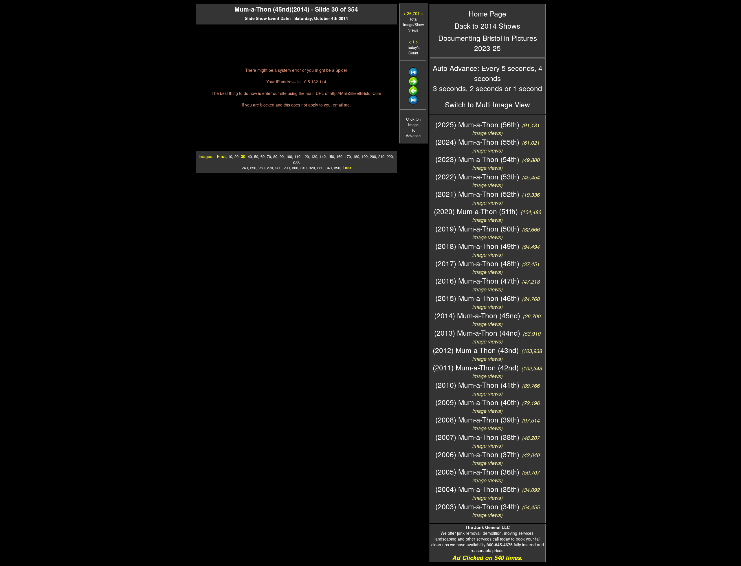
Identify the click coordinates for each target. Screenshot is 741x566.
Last (346, 167)
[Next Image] (413, 84)
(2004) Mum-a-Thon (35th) (477, 489)
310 (303, 167)
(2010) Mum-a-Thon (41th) (477, 385)
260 (261, 167)
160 (339, 156)
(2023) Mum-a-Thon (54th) (477, 159)
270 (270, 167)
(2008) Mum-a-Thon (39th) (477, 419)
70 (269, 156)
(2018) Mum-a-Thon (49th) (477, 246)
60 (263, 156)
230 (296, 162)
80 (275, 156)
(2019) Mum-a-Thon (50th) (477, 228)
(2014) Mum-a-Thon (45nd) (477, 315)
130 (314, 156)
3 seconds (449, 88)
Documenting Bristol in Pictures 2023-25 (487, 43)
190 (365, 156)
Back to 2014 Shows (487, 26)
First (221, 156)
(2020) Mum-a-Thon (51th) (476, 211)
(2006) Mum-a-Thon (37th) (477, 454)
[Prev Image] (413, 93)
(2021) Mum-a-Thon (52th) (477, 194)
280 (278, 167)
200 (373, 156)
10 (230, 156)
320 (312, 167)
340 (329, 167)
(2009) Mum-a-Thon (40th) (477, 402)
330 (320, 167)
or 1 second (522, 88)
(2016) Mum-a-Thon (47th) (477, 280)
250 (253, 167)
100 (289, 156)
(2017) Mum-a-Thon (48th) (477, 263)
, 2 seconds (484, 88)
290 (287, 167)
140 (323, 156)
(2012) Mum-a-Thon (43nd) (476, 350)
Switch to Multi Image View (487, 104)
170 (348, 156)
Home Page (487, 13)
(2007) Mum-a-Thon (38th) (477, 437)
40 (250, 156)
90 (282, 156)
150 (331, 156)
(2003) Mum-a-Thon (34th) (477, 506)
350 (337, 167)
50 (256, 156)
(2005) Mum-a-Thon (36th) (477, 471)
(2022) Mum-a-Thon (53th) (477, 176)
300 (295, 167)
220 (390, 156)
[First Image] (413, 75)
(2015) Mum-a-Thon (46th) (477, 298)
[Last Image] (413, 103)
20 (236, 156)
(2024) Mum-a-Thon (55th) (477, 142)
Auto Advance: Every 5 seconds (483, 68)
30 (243, 156)
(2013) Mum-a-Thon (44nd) (477, 333)
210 (381, 156)
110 (297, 156)
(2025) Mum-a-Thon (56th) (477, 124)
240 (245, 167)
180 (356, 156)
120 (306, 156)
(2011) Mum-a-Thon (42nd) (476, 367)
